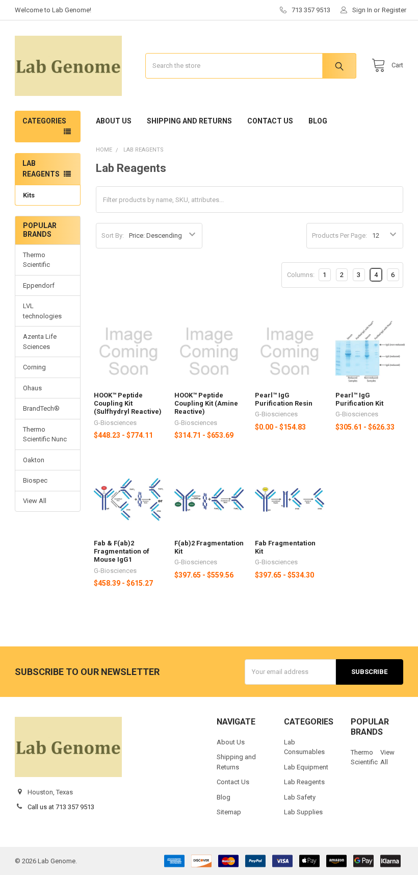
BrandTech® (41, 408)
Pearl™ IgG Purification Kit (359, 399)
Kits (29, 195)
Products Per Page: (339, 235)
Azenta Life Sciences (40, 342)
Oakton (33, 460)
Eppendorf (39, 285)
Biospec (35, 480)
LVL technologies (42, 311)
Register (394, 10)
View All (34, 501)
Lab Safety (300, 797)
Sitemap (229, 812)
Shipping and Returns (189, 121)
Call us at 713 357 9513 (61, 807)
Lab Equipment (306, 767)
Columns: (301, 275)
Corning (34, 367)
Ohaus (32, 388)
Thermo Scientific (36, 260)
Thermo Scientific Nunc (45, 434)
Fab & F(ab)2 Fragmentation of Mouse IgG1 (121, 551)
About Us (114, 121)
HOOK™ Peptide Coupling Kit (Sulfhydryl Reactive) (128, 403)
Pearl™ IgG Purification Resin (283, 399)
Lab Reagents (304, 782)
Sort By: (112, 235)
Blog (317, 121)
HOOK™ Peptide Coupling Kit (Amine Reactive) (206, 403)
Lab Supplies (303, 812)
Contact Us (270, 121)
